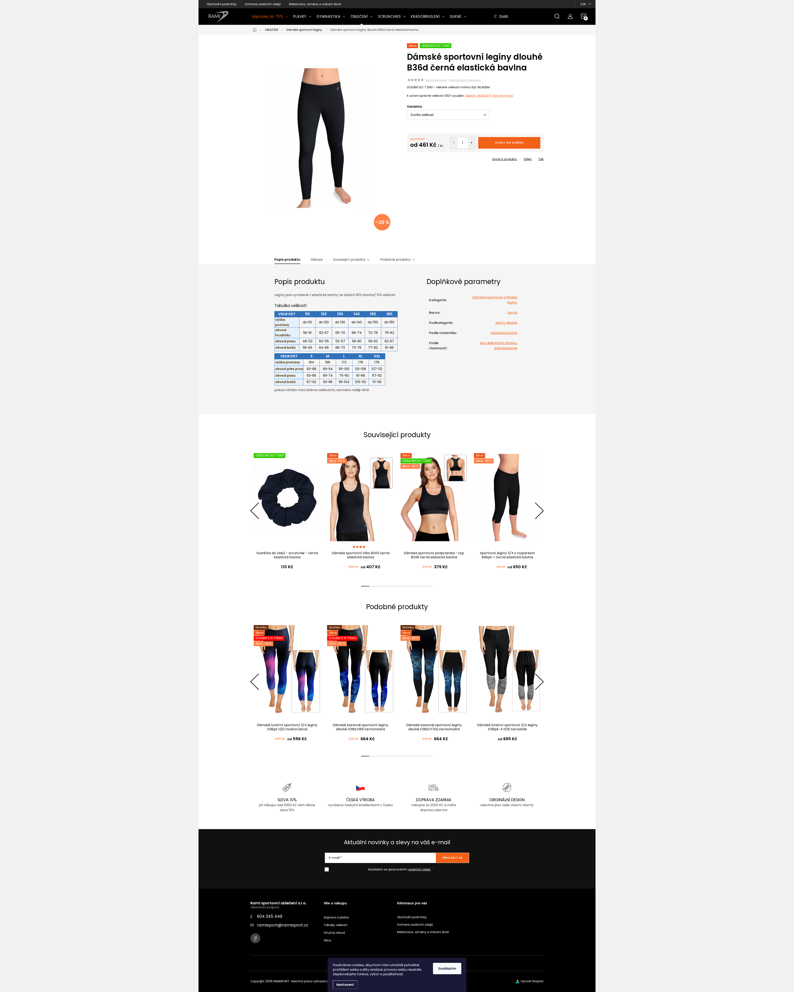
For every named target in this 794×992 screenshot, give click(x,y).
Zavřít (430, 158)
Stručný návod (334, 933)
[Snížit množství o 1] (454, 142)
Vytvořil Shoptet (532, 981)
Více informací (502, 96)
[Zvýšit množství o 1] (471, 142)
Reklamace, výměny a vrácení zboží (315, 4)
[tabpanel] (287, 515)
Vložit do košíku (509, 143)
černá (512, 312)
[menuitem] (270, 16)
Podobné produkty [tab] (395, 259)
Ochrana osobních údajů (263, 4)
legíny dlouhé (506, 322)
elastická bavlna (503, 333)
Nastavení (345, 984)
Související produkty (349, 259)
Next (539, 511)
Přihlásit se (452, 858)
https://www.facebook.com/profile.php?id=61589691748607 (255, 938)
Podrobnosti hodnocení (465, 80)
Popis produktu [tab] (287, 259)
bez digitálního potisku (498, 343)
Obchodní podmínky (222, 4)
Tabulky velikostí (335, 925)
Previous (254, 511)
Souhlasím (447, 968)
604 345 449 (269, 916)
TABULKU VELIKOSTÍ (477, 96)
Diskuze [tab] (317, 259)
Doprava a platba (336, 917)
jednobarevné (505, 348)
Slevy (327, 940)
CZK (583, 4)
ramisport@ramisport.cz (282, 925)
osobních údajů (419, 869)
